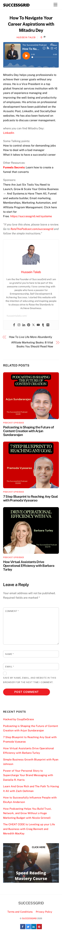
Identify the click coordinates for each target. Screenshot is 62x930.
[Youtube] (38, 325)
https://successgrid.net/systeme (31, 216)
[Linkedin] (23, 325)
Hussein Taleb (26, 37)
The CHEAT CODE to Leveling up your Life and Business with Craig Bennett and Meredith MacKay (29, 829)
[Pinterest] (28, 325)
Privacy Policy (44, 911)
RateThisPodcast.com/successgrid (32, 229)
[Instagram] (18, 325)
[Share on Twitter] (28, 928)
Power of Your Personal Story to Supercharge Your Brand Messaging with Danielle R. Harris (28, 775)
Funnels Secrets (13, 167)
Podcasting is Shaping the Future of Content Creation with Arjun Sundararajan (28, 431)
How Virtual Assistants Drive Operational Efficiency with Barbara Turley (28, 565)
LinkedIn (8, 132)
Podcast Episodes (13, 422)
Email (9, 666)
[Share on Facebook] (22, 928)
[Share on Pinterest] (39, 928)
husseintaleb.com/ (17, 315)
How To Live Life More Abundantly (30, 337)
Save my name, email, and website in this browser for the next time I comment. (29, 680)
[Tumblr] (43, 325)
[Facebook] (14, 325)
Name (9, 654)
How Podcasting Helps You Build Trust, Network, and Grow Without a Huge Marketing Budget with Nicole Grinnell (27, 813)
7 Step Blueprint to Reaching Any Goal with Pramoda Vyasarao (30, 498)
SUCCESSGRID (29, 918)
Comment (12, 611)
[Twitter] (33, 325)
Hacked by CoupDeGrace (18, 719)
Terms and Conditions (20, 911)
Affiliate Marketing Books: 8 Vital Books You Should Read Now (32, 344)
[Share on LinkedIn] (33, 928)
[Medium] (47, 325)
